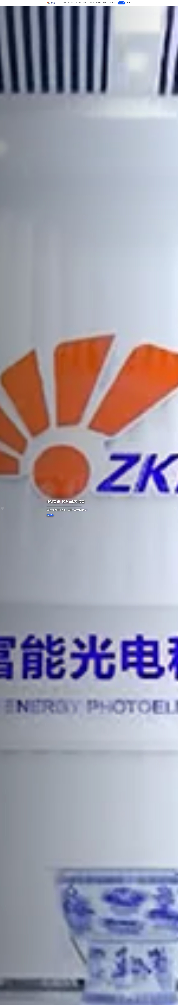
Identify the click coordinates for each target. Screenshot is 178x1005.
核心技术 (78, 2)
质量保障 (92, 2)
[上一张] (2, 508)
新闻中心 (105, 2)
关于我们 (70, 2)
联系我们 (121, 2)
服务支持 (112, 2)
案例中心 (98, 2)
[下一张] (175, 508)
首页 (65, 2)
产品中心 (85, 2)
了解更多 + (50, 515)
